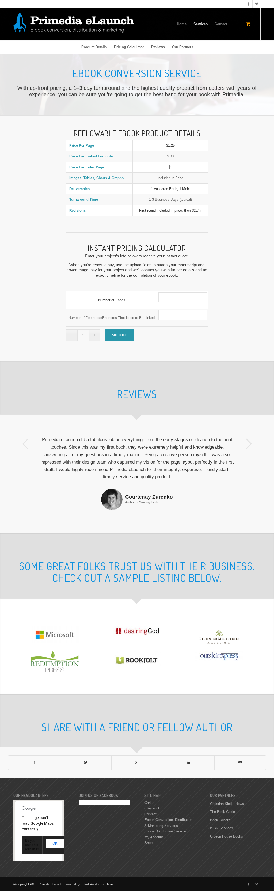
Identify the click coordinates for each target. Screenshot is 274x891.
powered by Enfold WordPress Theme (89, 861)
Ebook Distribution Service (165, 809)
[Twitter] (257, 4)
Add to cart (119, 335)
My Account (153, 815)
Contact (150, 792)
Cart (147, 780)
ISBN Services (221, 806)
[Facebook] (248, 4)
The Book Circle (222, 790)
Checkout (151, 786)
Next (249, 444)
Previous (25, 444)
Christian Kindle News (227, 782)
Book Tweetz (220, 798)
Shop (148, 821)
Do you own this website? (32, 823)
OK (54, 821)
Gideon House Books (226, 814)
